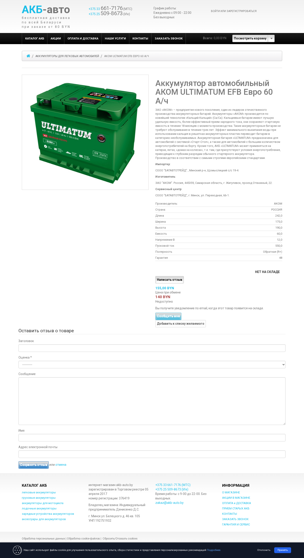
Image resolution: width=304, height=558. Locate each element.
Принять (283, 550)
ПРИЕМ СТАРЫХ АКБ (235, 508)
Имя (21, 430)
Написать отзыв (169, 279)
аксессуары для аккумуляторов (44, 519)
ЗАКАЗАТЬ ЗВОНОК (168, 38)
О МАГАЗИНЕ (231, 492)
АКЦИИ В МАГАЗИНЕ (236, 497)
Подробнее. (214, 550)
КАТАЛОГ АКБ (34, 38)
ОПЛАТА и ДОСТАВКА (82, 38)
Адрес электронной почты (37, 447)
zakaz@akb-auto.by (169, 503)
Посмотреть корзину (250, 38)
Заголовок (26, 341)
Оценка (25, 357)
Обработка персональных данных (43, 538)
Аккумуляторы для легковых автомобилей (67, 56)
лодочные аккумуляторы (39, 508)
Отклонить (263, 550)
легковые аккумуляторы (39, 492)
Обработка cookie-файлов (83, 538)
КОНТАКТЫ (140, 38)
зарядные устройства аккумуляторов (48, 513)
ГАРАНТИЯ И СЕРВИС (236, 524)
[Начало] (28, 56)
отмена (60, 464)
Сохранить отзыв (33, 465)
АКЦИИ (56, 38)
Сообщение (27, 374)
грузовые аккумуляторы (39, 497)
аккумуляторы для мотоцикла (42, 503)
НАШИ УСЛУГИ (115, 38)
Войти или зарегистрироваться (234, 11)
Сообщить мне (168, 316)
